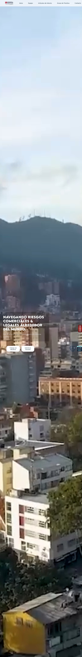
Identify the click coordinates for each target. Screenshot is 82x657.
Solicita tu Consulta (28, 348)
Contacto (78, 3)
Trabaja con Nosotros (13, 348)
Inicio (21, 3)
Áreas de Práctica (63, 3)
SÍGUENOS (80, 328)
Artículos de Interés (45, 3)
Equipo (30, 3)
